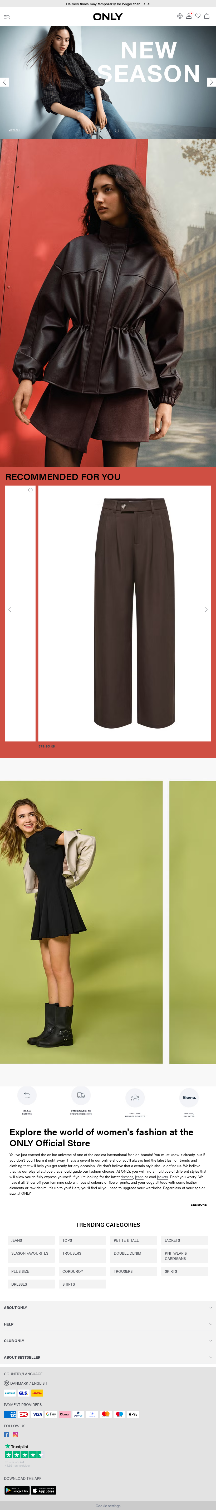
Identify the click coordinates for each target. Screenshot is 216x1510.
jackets (162, 1176)
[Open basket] (206, 16)
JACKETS (172, 1240)
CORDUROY (72, 1271)
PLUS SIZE (20, 1271)
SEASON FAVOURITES (29, 1253)
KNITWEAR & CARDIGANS (176, 1255)
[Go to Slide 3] (117, 130)
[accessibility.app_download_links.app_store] (43, 1494)
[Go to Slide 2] (108, 130)
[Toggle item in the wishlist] (192, 491)
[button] (101, 613)
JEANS (16, 1240)
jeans (139, 1176)
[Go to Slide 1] (99, 130)
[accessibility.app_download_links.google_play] (17, 1494)
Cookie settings (108, 1505)
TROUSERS (71, 1253)
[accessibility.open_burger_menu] (7, 16)
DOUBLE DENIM (127, 1253)
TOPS (67, 1240)
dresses (127, 1176)
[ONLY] (108, 18)
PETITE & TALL (126, 1240)
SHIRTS (68, 1284)
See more (199, 1204)
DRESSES (19, 1284)
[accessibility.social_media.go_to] (6, 1435)
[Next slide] (211, 82)
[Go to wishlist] (197, 17)
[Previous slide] (4, 82)
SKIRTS (171, 1271)
